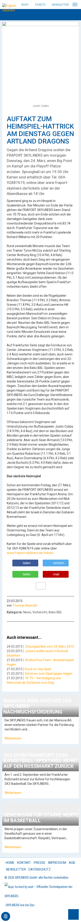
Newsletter (60, 4)
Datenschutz (40, 869)
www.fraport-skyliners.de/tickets (30, 553)
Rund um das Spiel (38, 669)
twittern (58, 563)
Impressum (57, 862)
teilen (27, 563)
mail (56, 574)
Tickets (40, 4)
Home (10, 862)
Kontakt (24, 862)
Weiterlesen (12, 738)
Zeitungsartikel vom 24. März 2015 (49, 646)
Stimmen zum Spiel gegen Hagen (48, 673)
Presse (39, 862)
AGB (72, 862)
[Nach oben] (73, 914)
